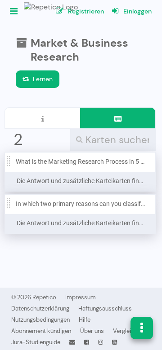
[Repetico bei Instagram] (100, 342)
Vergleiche (126, 331)
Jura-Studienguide (35, 342)
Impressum (80, 297)
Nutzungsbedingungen (40, 320)
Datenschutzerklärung (40, 308)
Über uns (92, 331)
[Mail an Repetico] (72, 342)
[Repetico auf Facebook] (86, 342)
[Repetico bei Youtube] (114, 342)
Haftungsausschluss (105, 308)
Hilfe (84, 320)
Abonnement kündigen (41, 331)
